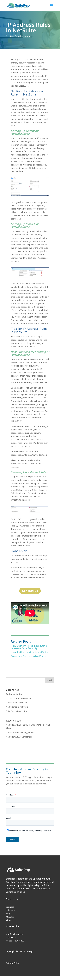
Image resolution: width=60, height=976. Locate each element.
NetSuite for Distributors (17, 707)
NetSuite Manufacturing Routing (20, 732)
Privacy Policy (12, 963)
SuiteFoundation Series (16, 711)
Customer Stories (14, 694)
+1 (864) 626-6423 (15, 940)
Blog (8, 913)
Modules (10, 916)
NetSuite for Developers (17, 702)
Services (10, 906)
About (9, 920)
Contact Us (30, 591)
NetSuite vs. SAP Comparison (19, 736)
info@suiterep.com (15, 934)
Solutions (10, 910)
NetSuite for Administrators (19, 36)
